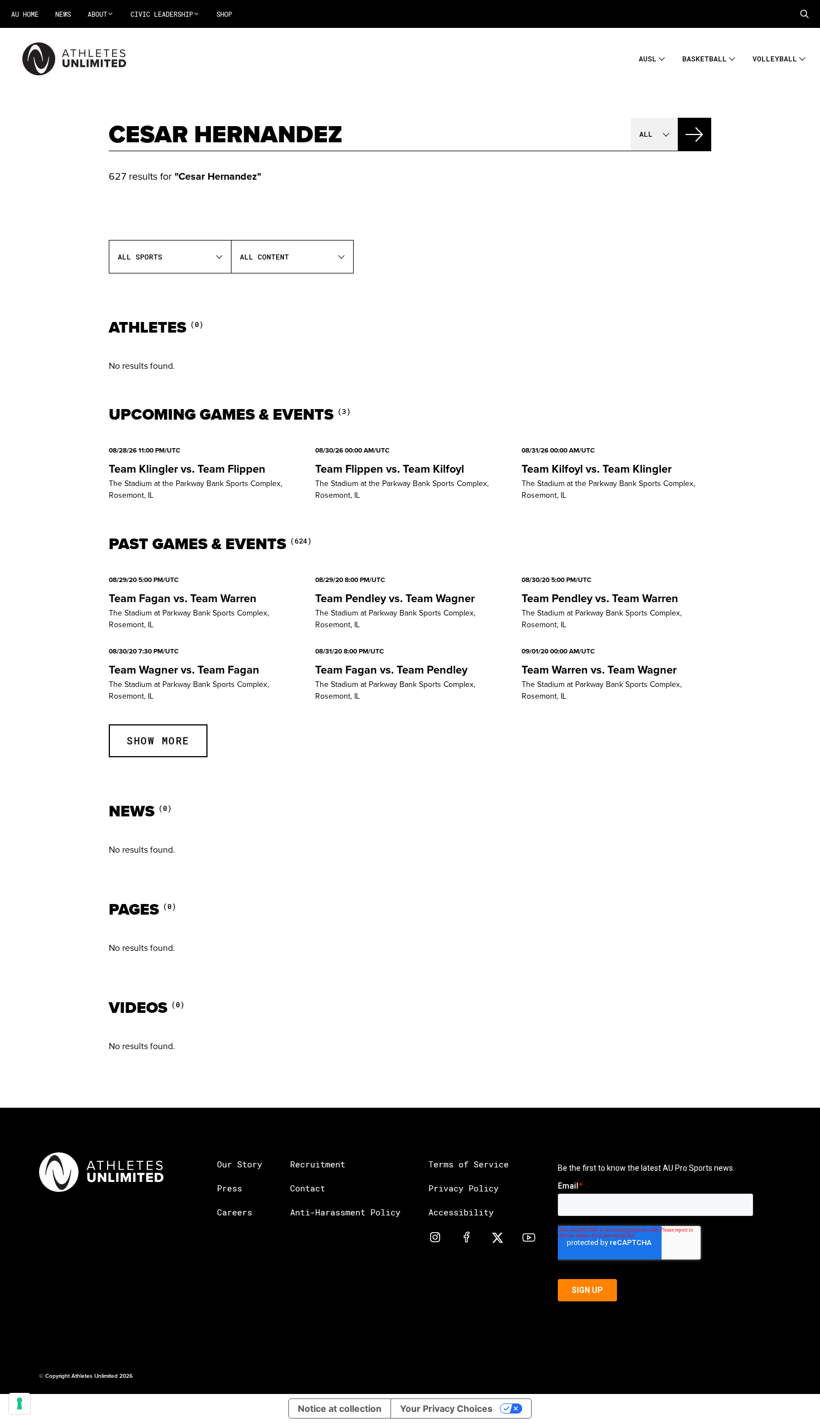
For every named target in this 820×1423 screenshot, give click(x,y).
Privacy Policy (463, 1188)
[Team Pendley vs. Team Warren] (616, 603)
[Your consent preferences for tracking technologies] (19, 1403)
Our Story (239, 1164)
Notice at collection (340, 1408)
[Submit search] (694, 134)
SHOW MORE (158, 740)
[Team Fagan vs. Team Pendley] (410, 674)
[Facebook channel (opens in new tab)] (466, 1236)
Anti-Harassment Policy (345, 1212)
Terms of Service (468, 1164)
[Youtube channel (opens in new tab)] (529, 1236)
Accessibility (461, 1212)
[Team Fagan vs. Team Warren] (203, 603)
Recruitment (317, 1164)
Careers (234, 1212)
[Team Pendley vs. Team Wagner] (410, 603)
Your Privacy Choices (446, 1408)
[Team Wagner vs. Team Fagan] (203, 674)
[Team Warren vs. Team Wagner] (616, 674)
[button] (804, 14)
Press (229, 1188)
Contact (307, 1188)
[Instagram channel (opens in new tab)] (435, 1236)
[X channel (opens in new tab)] (497, 1236)
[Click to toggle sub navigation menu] (662, 57)
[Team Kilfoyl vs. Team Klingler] (616, 473)
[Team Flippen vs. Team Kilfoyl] (410, 473)
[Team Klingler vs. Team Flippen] (203, 473)
